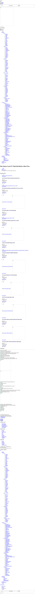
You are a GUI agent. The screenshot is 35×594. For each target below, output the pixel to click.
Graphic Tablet (7, 119)
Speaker (6, 149)
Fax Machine (7, 116)
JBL (4, 72)
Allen (6, 36)
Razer (6, 87)
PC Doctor (6, 503)
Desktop (6, 111)
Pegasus (6, 83)
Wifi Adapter (7, 154)
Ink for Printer (7, 122)
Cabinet (6, 107)
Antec (6, 38)
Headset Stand (7, 120)
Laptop (6, 127)
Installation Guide (6, 159)
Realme (6, 88)
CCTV (6, 110)
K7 (5, 74)
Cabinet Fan (7, 108)
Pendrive (6, 140)
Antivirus (5, 103)
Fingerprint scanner (8, 115)
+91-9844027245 (2, 417)
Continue (5, 449)
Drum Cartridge (7, 113)
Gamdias (6, 64)
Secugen (6, 91)
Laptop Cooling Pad (8, 128)
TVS (2, 434)
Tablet (6, 151)
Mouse (6, 134)
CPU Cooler (7, 109)
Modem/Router (7, 130)
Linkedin (1, 420)
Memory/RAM (7, 129)
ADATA (6, 34)
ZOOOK (6, 100)
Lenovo (6, 76)
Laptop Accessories (8, 126)
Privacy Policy (4, 427)
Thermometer (7, 150)
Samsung (6, 510)
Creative (6, 53)
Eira (6, 59)
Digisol (6, 56)
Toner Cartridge (7, 572)
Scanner (5, 146)
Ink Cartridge (7, 123)
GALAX (6, 63)
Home (3, 31)
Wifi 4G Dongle (7, 155)
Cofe (6, 52)
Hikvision (6, 68)
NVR (6, 137)
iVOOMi (6, 492)
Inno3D (6, 489)
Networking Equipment (8, 135)
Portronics (6, 85)
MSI (6, 80)
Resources (3, 156)
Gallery (3, 583)
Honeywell (6, 67)
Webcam (6, 153)
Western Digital (7, 98)
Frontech (6, 62)
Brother (6, 45)
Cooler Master (7, 50)
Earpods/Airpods (7, 114)
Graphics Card (7, 118)
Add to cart (4, 181)
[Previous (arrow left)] (0, 593)
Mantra (6, 499)
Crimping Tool (7, 531)
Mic (6, 133)
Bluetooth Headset (7, 105)
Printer (6, 143)
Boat (6, 464)
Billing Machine (7, 106)
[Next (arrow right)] (1, 593)
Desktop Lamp (7, 112)
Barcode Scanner (7, 104)
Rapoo (6, 86)
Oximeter (6, 139)
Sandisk (6, 89)
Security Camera (7, 148)
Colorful (6, 48)
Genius (6, 485)
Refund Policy (4, 426)
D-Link (6, 57)
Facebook (1, 419)
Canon (5, 46)
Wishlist (3, 587)
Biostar (6, 43)
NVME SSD (7, 558)
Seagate (6, 92)
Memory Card (6, 132)
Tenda (6, 94)
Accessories (7, 524)
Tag (5, 93)
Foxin (6, 482)
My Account (3, 423)
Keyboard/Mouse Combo (8, 125)
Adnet (6, 35)
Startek (6, 513)
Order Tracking (4, 162)
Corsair (6, 468)
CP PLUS (6, 54)
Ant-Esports (7, 458)
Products (3, 102)
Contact (3, 161)
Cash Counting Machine (8, 527)
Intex (6, 70)
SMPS (6, 147)
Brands (3, 32)
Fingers (6, 61)
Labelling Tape (7, 548)
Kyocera (6, 75)
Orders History (4, 425)
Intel (6, 69)
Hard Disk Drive (7, 541)
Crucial (6, 475)
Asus (6, 41)
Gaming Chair (6, 538)
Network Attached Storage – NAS (10, 136)
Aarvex (6, 454)
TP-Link (6, 95)
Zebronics (3, 437)
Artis (6, 40)
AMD (6, 457)
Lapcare (6, 496)
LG (5, 77)
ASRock (6, 461)
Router (6, 565)
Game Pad (6, 537)
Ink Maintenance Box (8, 544)
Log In (3, 589)
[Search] (19, 5)
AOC (6, 39)
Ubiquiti (5, 97)
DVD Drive (7, 534)
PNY (6, 84)
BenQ (6, 42)
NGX (6, 82)
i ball (6, 71)
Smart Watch (7, 569)
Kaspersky (6, 73)
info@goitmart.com (5, 0)
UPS (6, 152)
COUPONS (5, 158)
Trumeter (6, 96)
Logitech (6, 78)
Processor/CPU (7, 562)
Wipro (6, 99)
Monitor (6, 551)
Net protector (7, 81)
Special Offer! (2, 584)
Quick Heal (5, 506)
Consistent (6, 49)
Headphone (7, 121)
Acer (4, 33)
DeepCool (6, 55)
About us (3, 443)
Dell (2, 432)
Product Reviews (6, 160)
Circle (6, 47)
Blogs (4, 579)
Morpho (6, 79)
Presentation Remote (8, 141)
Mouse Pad (6, 555)
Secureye (6, 90)
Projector (6, 142)
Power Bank (7, 144)
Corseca (6, 471)
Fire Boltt (6, 60)
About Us (3, 576)
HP (5, 66)
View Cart (2, 449)
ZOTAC (6, 101)
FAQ (4, 157)
